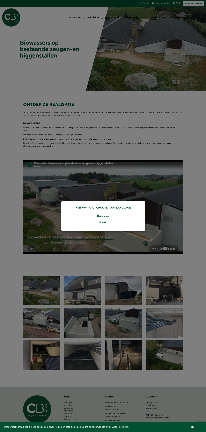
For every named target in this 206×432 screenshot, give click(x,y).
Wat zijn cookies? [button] (120, 427)
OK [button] (192, 427)
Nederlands (103, 216)
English (103, 222)
